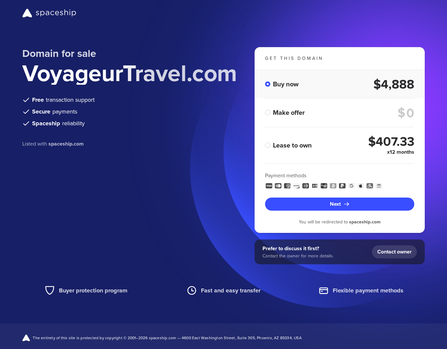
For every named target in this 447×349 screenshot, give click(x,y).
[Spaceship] (49, 13)
